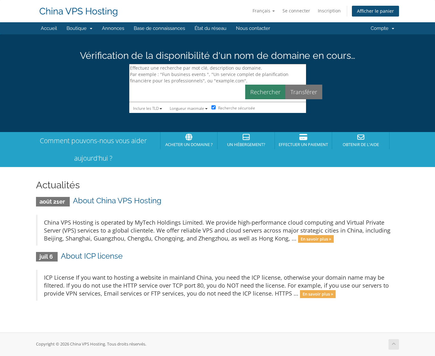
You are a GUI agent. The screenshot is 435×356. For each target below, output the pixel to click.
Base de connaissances (159, 28)
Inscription (329, 11)
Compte (381, 28)
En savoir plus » (316, 239)
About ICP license (92, 256)
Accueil (49, 28)
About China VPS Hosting (117, 200)
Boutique (78, 28)
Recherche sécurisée (236, 108)
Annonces (113, 28)
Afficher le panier (375, 11)
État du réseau (210, 28)
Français (262, 11)
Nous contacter (253, 28)
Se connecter (296, 11)
